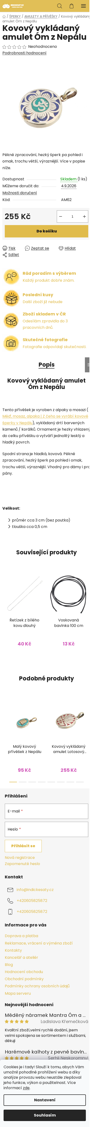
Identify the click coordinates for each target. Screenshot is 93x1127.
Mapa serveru (18, 993)
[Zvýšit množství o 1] (84, 216)
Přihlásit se (23, 846)
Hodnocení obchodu (24, 971)
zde (26, 1088)
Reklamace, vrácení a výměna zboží (39, 943)
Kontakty (13, 950)
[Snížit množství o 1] (60, 216)
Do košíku (46, 231)
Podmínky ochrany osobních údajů (37, 986)
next (88, 716)
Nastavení (45, 1100)
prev (5, 716)
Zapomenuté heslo (22, 863)
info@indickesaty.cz (35, 889)
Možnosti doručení (19, 193)
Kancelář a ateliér (21, 957)
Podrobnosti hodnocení (24, 53)
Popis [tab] (47, 365)
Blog (9, 964)
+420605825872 (32, 900)
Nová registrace (20, 857)
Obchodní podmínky (24, 979)
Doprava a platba (21, 936)
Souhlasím (45, 1115)
